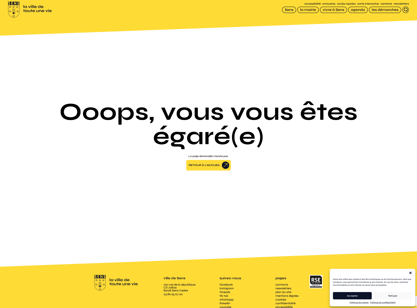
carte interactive (368, 3)
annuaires (328, 3)
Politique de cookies (359, 302)
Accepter (352, 295)
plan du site (283, 292)
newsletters (401, 3)
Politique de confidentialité (382, 302)
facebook (226, 284)
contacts (386, 3)
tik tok (224, 296)
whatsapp (227, 299)
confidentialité (285, 303)
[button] (410, 272)
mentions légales (287, 296)
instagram (227, 288)
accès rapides (346, 3)
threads (225, 292)
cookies (280, 299)
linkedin (225, 303)
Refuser (392, 295)
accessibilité (312, 3)
